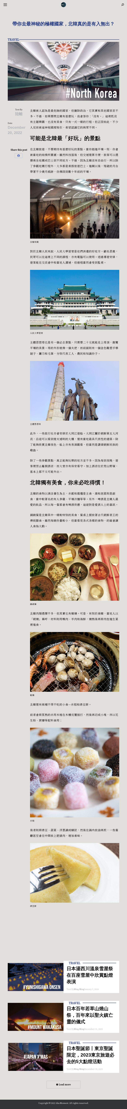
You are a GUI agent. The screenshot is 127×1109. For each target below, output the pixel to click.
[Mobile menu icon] (5, 4)
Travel (13, 39)
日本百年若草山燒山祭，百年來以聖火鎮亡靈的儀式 (90, 1015)
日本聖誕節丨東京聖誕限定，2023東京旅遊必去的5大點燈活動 (90, 1055)
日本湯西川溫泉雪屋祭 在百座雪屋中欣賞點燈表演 (90, 975)
